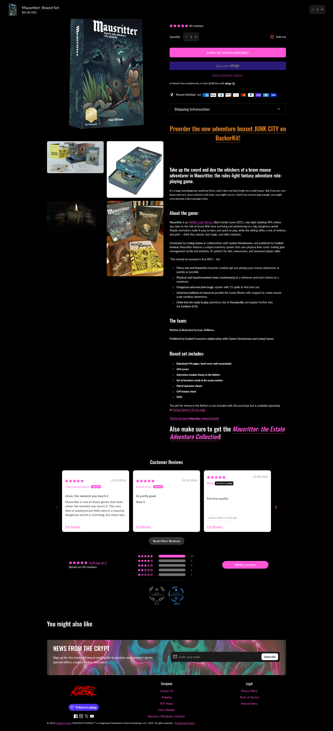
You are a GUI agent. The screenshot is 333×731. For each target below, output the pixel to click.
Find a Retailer (166, 710)
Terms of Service (249, 697)
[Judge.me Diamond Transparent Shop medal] (176, 594)
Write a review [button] (245, 565)
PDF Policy (166, 703)
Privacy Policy (249, 691)
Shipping (166, 697)
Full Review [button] (72, 526)
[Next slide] (276, 507)
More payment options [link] (227, 75)
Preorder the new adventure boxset (212, 128)
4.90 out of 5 (98, 562)
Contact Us (166, 691)
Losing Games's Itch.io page (189, 409)
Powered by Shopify (184, 723)
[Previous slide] (57, 507)
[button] (179, 26)
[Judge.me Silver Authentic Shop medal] (157, 594)
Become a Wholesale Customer (166, 716)
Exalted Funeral (63, 723)
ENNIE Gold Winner (201, 222)
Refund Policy (249, 703)
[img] (74, 481)
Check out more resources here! (194, 418)
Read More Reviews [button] (166, 541)
